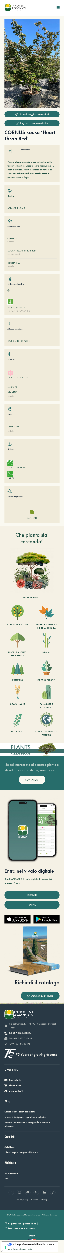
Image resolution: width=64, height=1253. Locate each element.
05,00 (10, 341)
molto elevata (16, 307)
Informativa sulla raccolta (18, 1249)
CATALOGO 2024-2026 (40, 995)
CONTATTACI (32, 779)
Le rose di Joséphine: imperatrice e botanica (25, 1117)
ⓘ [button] (8, 290)
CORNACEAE (14, 263)
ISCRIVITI (32, 895)
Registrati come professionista (34, 123)
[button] (58, 7)
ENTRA (32, 904)
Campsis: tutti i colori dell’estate (19, 1111)
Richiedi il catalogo (37, 982)
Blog (7, 1101)
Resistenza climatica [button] (15, 284)
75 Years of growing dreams (36, 1054)
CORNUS (12, 238)
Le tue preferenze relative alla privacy (33, 1244)
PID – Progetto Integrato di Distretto (21, 1152)
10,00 (20, 341)
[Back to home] (15, 7)
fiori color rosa (17, 377)
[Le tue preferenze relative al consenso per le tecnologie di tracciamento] (5, 1248)
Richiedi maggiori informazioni (34, 114)
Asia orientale (16, 208)
